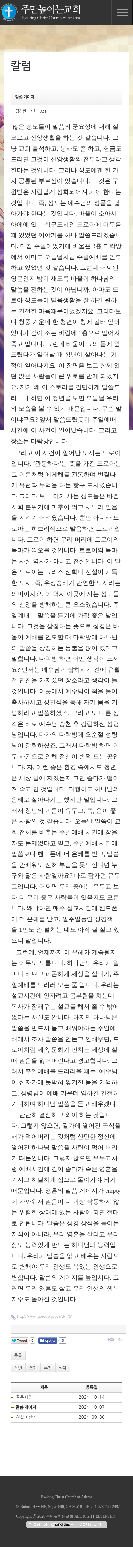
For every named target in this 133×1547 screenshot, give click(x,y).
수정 (48, 1368)
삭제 (62, 1368)
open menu (122, 12)
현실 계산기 (26, 1417)
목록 (18, 1355)
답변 (18, 1368)
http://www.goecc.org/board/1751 (45, 1317)
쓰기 (33, 1368)
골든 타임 (24, 1397)
